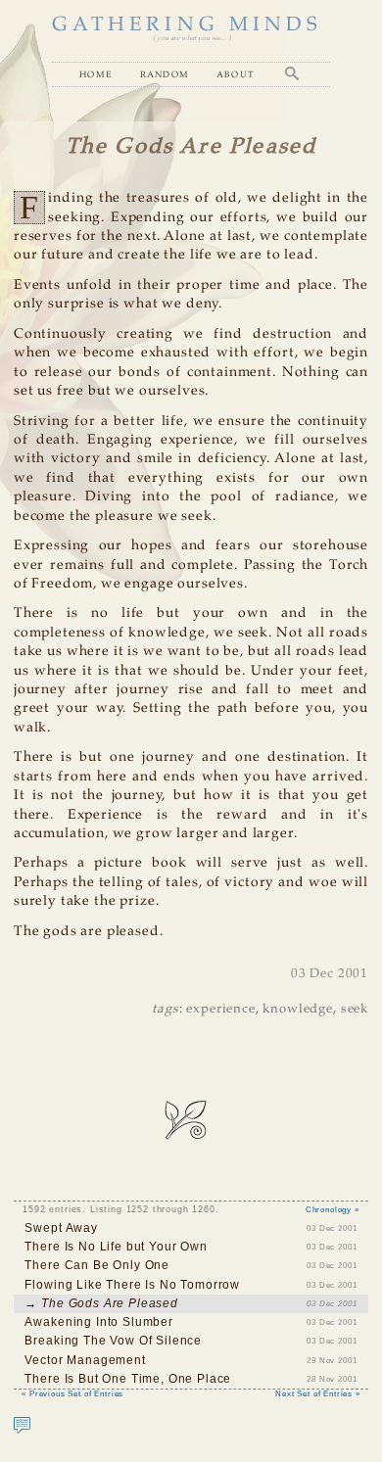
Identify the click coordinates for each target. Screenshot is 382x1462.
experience (220, 1009)
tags (165, 1009)
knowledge (298, 1009)
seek (354, 1009)
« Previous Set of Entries (72, 1393)
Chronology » (332, 1209)
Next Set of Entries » (317, 1393)
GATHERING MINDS (187, 25)
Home (96, 74)
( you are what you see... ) (191, 38)
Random (165, 74)
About (236, 74)
